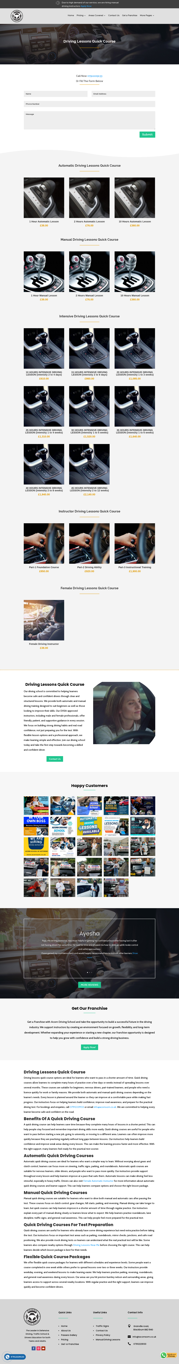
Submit (147, 134)
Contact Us (113, 16)
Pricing (80, 16)
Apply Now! (89, 1047)
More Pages (146, 16)
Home (71, 16)
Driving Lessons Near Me (86, 1245)
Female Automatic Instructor (98, 1180)
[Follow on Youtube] (43, 1348)
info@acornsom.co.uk (105, 1107)
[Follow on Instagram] (38, 1348)
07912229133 (77, 1107)
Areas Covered (96, 16)
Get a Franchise (129, 16)
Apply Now (86, 6)
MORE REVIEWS (89, 984)
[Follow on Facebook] (34, 1348)
